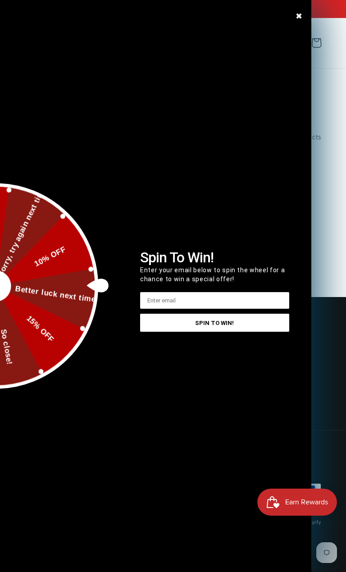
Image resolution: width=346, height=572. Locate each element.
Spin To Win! (214, 323)
